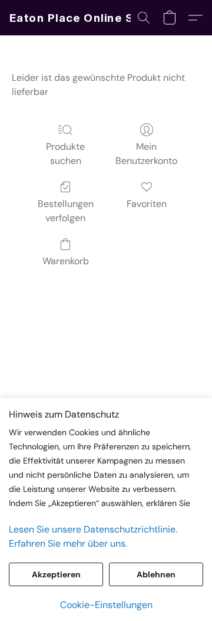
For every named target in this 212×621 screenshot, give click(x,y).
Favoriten (147, 204)
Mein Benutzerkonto (146, 153)
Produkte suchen (65, 153)
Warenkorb (65, 261)
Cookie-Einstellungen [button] (106, 605)
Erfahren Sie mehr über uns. (68, 543)
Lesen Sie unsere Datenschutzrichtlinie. (93, 529)
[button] (83, 17)
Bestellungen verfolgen (66, 211)
